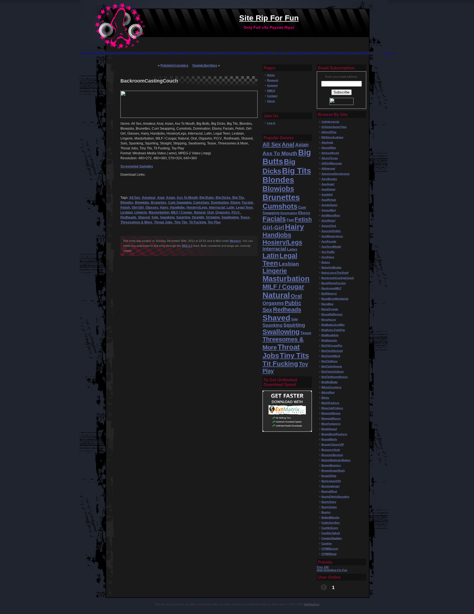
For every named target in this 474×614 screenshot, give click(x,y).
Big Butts (206, 198)
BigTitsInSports (331, 366)
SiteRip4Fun (312, 604)
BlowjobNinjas (331, 413)
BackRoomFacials (333, 283)
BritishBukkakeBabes (336, 460)
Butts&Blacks (330, 517)
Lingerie (140, 212)
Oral (210, 212)
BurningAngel (330, 486)
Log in (271, 122)
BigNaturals (329, 340)
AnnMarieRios (330, 215)
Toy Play (214, 222)
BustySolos (329, 506)
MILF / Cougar (181, 212)
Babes (325, 262)
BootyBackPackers (334, 434)
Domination (220, 202)
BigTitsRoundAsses (334, 376)
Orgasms (222, 212)
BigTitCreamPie (331, 345)
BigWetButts (329, 381)
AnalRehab (328, 199)
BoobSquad (329, 428)
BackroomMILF (331, 288)
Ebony (235, 202)
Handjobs (177, 207)
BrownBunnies (331, 465)
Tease (245, 217)
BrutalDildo (328, 475)
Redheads (128, 217)
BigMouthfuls (330, 335)
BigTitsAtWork (330, 355)
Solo (154, 217)
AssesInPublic (331, 230)
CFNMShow (329, 553)
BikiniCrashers (331, 387)
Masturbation (159, 212)
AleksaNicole (330, 152)
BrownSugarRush (333, 470)
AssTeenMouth (331, 246)
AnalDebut (328, 189)
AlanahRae (328, 147)
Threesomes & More (136, 222)
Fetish (125, 207)
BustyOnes (328, 501)
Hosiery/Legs (197, 207)
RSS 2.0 (187, 245)
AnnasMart (328, 210)
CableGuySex (330, 522)
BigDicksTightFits (333, 329)
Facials (247, 202)
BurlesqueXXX (331, 480)
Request (272, 80)
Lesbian (126, 212)
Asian (170, 198)
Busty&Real (329, 491)
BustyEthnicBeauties (335, 496)
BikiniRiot (327, 392)
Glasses (151, 207)
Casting (326, 543)
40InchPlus (329, 131)
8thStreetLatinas (332, 137)
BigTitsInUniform (332, 371)
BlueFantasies (331, 423)
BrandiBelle (329, 439)
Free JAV (323, 566)
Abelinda (327, 142)
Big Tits (238, 198)
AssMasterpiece (332, 236)
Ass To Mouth (187, 198)
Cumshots (201, 202)
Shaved (144, 217)
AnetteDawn (329, 204)
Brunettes (159, 202)
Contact (272, 95)
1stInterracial (330, 121)
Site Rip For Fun (269, 18)
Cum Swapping (179, 202)
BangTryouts (329, 309)
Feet (290, 220)
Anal (160, 198)
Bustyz (326, 512)
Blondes (126, 202)
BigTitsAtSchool (332, 350)
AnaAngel (327, 184)
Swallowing (230, 217)
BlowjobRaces (331, 418)
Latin (230, 207)
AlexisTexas (329, 158)
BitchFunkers (330, 402)
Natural (199, 212)
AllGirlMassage (331, 163)
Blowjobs (142, 202)
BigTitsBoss (329, 361)
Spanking (167, 217)
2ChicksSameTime (334, 126)
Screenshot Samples (136, 166)
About (271, 101)
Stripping (213, 217)
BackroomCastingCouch (337, 277)
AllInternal (328, 168)
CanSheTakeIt (330, 533)
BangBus (327, 303)
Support (272, 85)
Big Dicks (223, 198)
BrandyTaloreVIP (332, 444)
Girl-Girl (138, 207)
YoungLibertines (204, 65)
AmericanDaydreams (335, 173)
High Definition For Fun (332, 570)
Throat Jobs (163, 222)
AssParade (328, 241)
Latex (292, 249)
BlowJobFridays (332, 408)
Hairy (164, 207)
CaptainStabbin (331, 538)
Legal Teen (244, 207)
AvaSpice (327, 256)
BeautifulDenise (332, 314)
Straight (198, 217)
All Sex (134, 198)
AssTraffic (328, 251)
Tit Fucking (197, 222)
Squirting (183, 217)
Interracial (217, 207)
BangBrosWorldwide (335, 298)
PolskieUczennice (174, 65)
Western (235, 240)
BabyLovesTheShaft (334, 272)
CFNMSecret (329, 548)
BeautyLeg (328, 319)
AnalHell (327, 194)
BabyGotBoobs (331, 267)
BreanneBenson (332, 454)
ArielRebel (328, 220)
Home (271, 74)
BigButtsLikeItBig (333, 324)
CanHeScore (329, 527)
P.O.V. (236, 212)
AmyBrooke (329, 178)
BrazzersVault (330, 449)
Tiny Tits (180, 222)
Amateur (149, 198)
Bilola (325, 397)
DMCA (271, 90)
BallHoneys (329, 293)
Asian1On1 (328, 225)
